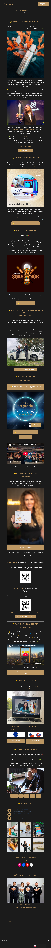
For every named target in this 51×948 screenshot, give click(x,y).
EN (21, 795)
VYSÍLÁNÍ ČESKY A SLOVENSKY (35, 741)
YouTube (44, 940)
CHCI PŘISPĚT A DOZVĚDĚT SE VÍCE (25, 616)
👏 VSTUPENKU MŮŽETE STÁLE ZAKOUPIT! (25, 432)
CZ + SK (14, 795)
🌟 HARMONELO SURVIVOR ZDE (25, 303)
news (9, 921)
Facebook (34, 940)
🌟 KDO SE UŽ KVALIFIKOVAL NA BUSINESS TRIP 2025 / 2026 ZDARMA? (25, 673)
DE (26, 795)
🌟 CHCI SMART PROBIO (25, 150)
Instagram (39, 940)
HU (32, 795)
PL (38, 795)
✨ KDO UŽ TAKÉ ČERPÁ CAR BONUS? (25, 369)
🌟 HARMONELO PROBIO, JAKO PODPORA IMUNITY (25, 223)
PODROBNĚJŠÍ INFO (25, 437)
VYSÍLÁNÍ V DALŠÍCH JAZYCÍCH (16, 741)
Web (48, 940)
